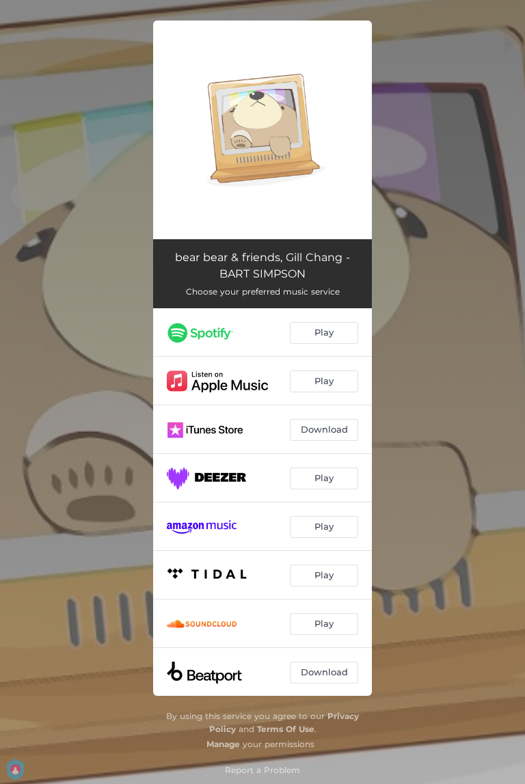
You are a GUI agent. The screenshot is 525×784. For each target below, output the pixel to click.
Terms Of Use (285, 729)
